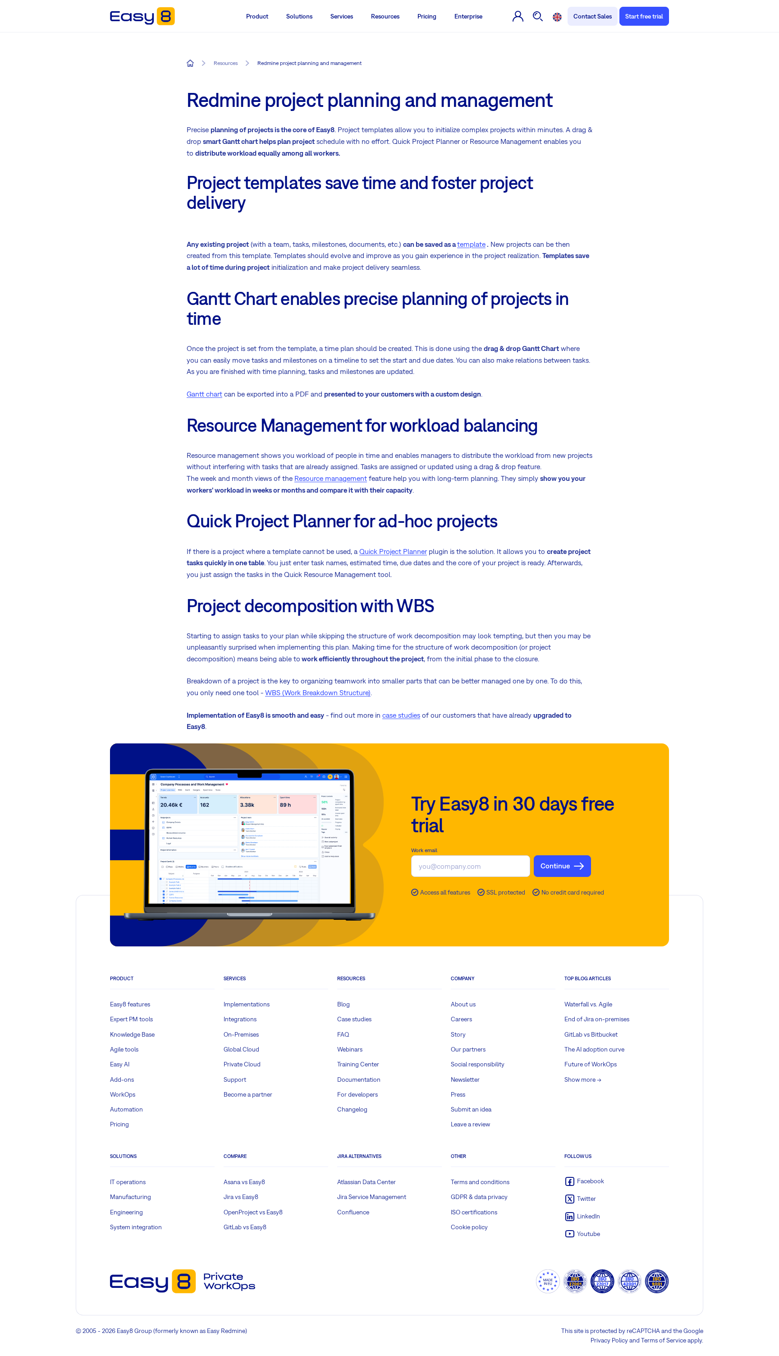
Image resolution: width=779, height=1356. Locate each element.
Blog (343, 1004)
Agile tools (124, 1049)
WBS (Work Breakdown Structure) (318, 692)
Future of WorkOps (590, 1064)
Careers (461, 1019)
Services (341, 16)
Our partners (468, 1049)
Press (458, 1094)
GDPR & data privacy (479, 1196)
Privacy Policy (609, 1340)
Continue (555, 866)
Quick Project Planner (393, 551)
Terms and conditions (480, 1181)
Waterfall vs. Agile (588, 1004)
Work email (424, 850)
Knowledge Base (132, 1034)
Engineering (126, 1212)
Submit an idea (471, 1109)
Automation (126, 1109)
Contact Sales (592, 16)
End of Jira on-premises (596, 1019)
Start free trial (644, 16)
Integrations (240, 1019)
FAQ (343, 1034)
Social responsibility (477, 1064)
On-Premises (241, 1034)
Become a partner (248, 1094)
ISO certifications (474, 1212)
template (471, 244)
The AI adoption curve (594, 1049)
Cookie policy (469, 1227)
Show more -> (582, 1079)
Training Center (358, 1064)
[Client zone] (518, 16)
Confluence (353, 1212)
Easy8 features (130, 1004)
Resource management (330, 478)
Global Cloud (241, 1049)
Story (458, 1034)
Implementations (247, 1004)
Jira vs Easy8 (241, 1196)
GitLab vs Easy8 (245, 1227)
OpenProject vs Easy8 (253, 1212)
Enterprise (468, 16)
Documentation (358, 1079)
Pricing (426, 16)
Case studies (354, 1019)
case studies (401, 715)
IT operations (128, 1181)
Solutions (299, 16)
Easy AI (119, 1064)
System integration (136, 1227)
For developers (357, 1094)
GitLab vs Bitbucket (591, 1034)
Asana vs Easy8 (244, 1181)
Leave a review (470, 1124)
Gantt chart (204, 394)
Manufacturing (130, 1196)
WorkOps (122, 1094)
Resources (385, 16)
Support (235, 1079)
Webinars (349, 1049)
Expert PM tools (131, 1019)
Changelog (352, 1109)
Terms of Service (663, 1340)
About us (463, 1004)
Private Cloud (242, 1064)
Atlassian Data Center (366, 1181)
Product (257, 16)
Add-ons (122, 1079)
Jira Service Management (371, 1196)
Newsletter (465, 1079)
